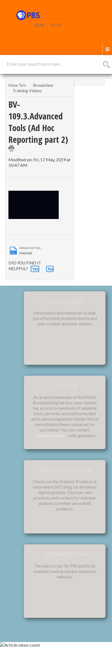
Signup (56, 25)
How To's (17, 85)
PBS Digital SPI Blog (66, 470)
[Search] (106, 64)
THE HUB (65, 386)
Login (39, 25)
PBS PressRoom (66, 554)
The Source (65, 301)
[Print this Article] (11, 148)
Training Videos (27, 90)
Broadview (43, 85)
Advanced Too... (30, 248)
